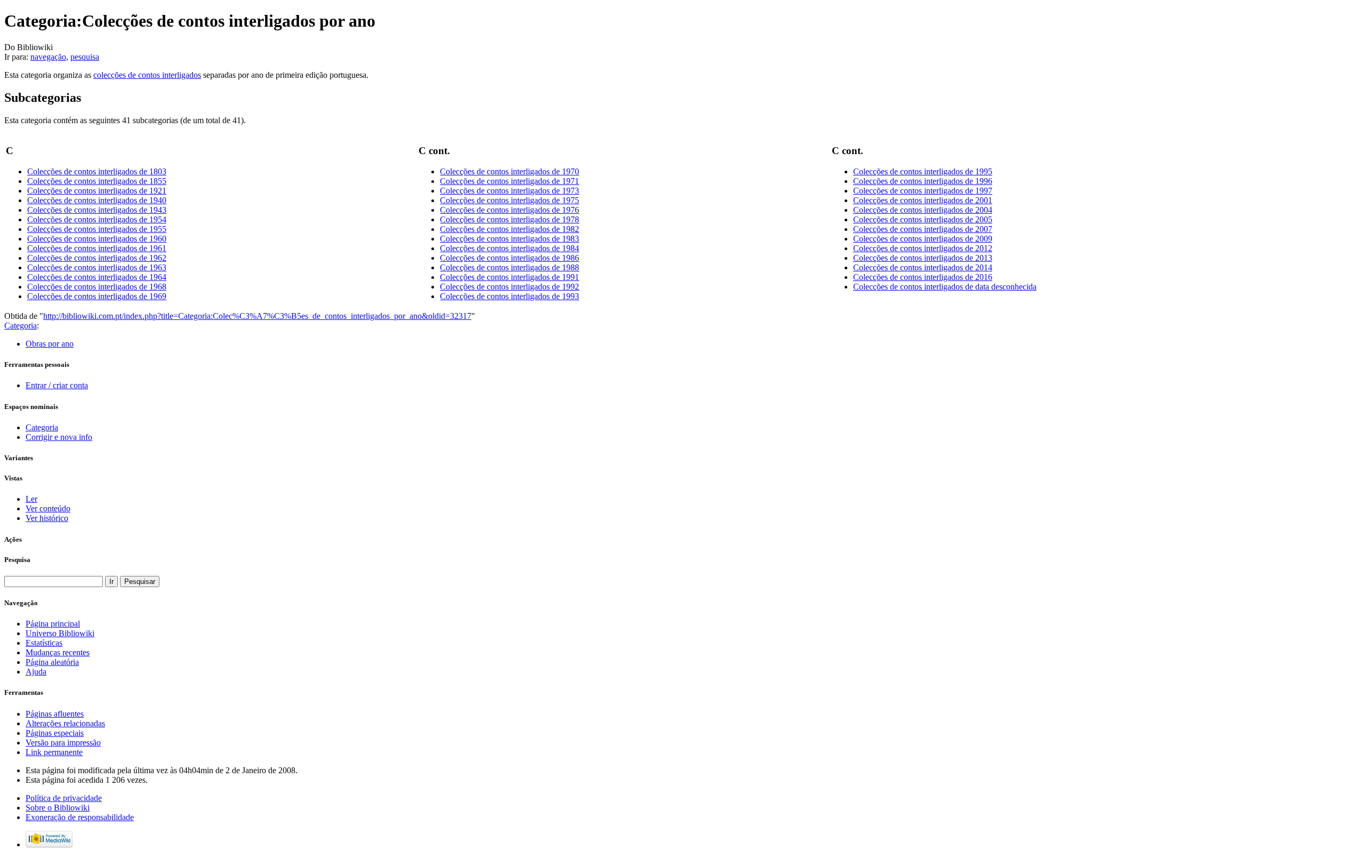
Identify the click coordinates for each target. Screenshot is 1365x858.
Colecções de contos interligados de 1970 (509, 171)
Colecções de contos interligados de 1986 (509, 257)
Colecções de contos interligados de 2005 (922, 219)
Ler (31, 498)
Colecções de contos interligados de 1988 (509, 267)
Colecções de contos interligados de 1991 (509, 277)
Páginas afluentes (55, 713)
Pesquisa (17, 560)
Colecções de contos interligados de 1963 (96, 267)
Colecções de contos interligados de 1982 (509, 229)
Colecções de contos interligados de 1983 (509, 238)
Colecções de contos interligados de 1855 (96, 181)
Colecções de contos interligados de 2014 (922, 267)
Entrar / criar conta (57, 385)
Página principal (53, 623)
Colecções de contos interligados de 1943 (96, 209)
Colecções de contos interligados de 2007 (922, 229)
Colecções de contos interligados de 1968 (96, 286)
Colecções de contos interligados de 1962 (96, 257)
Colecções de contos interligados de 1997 (922, 190)
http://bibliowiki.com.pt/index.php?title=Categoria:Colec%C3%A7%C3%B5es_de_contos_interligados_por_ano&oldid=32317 (257, 315)
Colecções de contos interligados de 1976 (509, 209)
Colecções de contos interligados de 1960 (96, 238)
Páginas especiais (55, 732)
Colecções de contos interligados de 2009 (922, 238)
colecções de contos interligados (147, 74)
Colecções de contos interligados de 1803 (96, 171)
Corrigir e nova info (59, 437)
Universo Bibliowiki (60, 633)
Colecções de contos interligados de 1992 (509, 286)
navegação (48, 56)
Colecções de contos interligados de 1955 (96, 229)
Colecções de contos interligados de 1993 (509, 296)
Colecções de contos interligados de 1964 (96, 277)
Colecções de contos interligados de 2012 (922, 248)
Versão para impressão (63, 742)
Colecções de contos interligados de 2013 (922, 257)
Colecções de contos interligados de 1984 (509, 248)
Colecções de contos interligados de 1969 (96, 296)
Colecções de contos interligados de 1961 (96, 248)
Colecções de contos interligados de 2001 (922, 200)
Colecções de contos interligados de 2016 (922, 277)
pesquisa (84, 56)
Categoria (20, 325)
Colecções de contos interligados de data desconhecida (945, 286)
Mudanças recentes (58, 652)
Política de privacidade (64, 798)
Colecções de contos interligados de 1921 (96, 190)
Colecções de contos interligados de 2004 (922, 209)
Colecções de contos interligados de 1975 (509, 200)
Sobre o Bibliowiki (58, 807)
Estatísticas (44, 642)
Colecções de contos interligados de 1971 (509, 181)
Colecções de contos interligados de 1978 (509, 219)
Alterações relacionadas (65, 723)
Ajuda (36, 671)
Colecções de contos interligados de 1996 (922, 181)
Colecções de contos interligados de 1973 (509, 190)
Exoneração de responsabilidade (80, 817)
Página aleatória (52, 662)
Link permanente (54, 752)
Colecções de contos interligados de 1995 (922, 171)
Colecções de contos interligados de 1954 (96, 219)
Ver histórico (47, 518)
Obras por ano (50, 343)
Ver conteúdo (48, 508)
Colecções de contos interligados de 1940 (96, 200)
